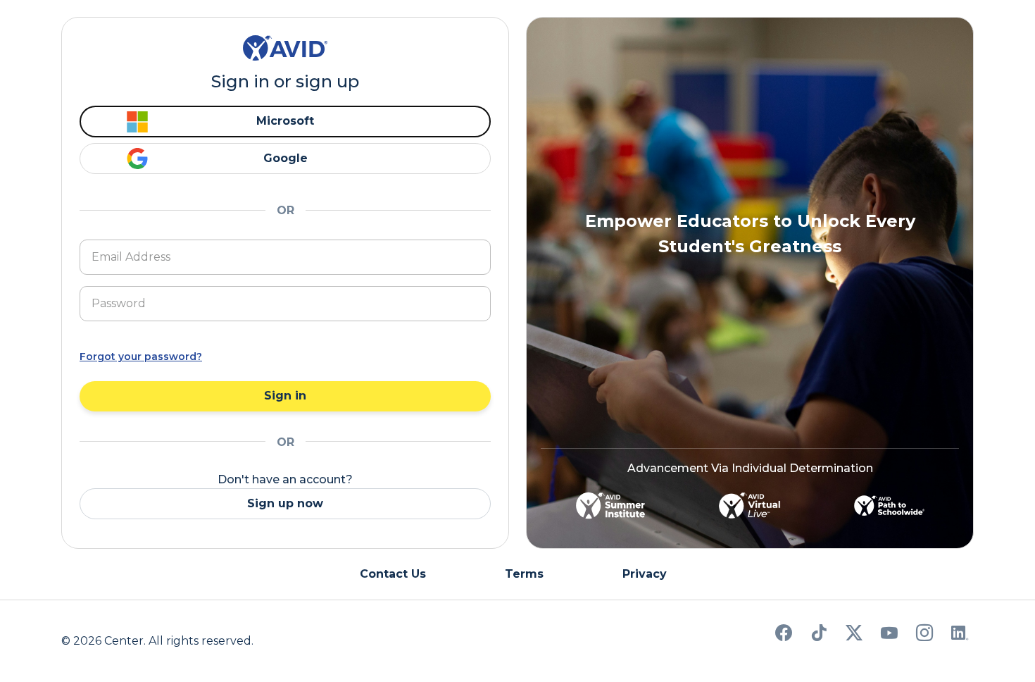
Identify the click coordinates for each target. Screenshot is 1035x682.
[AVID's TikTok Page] (818, 635)
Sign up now (285, 503)
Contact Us (393, 574)
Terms (524, 574)
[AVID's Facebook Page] (783, 635)
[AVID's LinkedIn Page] (959, 635)
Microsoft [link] (285, 121)
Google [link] (285, 158)
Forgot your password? (141, 356)
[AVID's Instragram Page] (924, 635)
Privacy (644, 574)
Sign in (285, 395)
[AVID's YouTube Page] (889, 635)
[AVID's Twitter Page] (854, 635)
